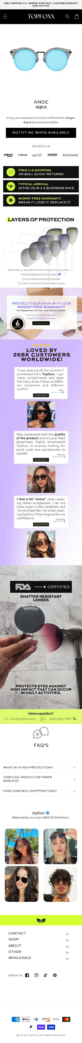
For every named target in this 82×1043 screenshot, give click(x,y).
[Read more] (41, 314)
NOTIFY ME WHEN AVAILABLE (41, 133)
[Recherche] (67, 16)
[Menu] (5, 16)
